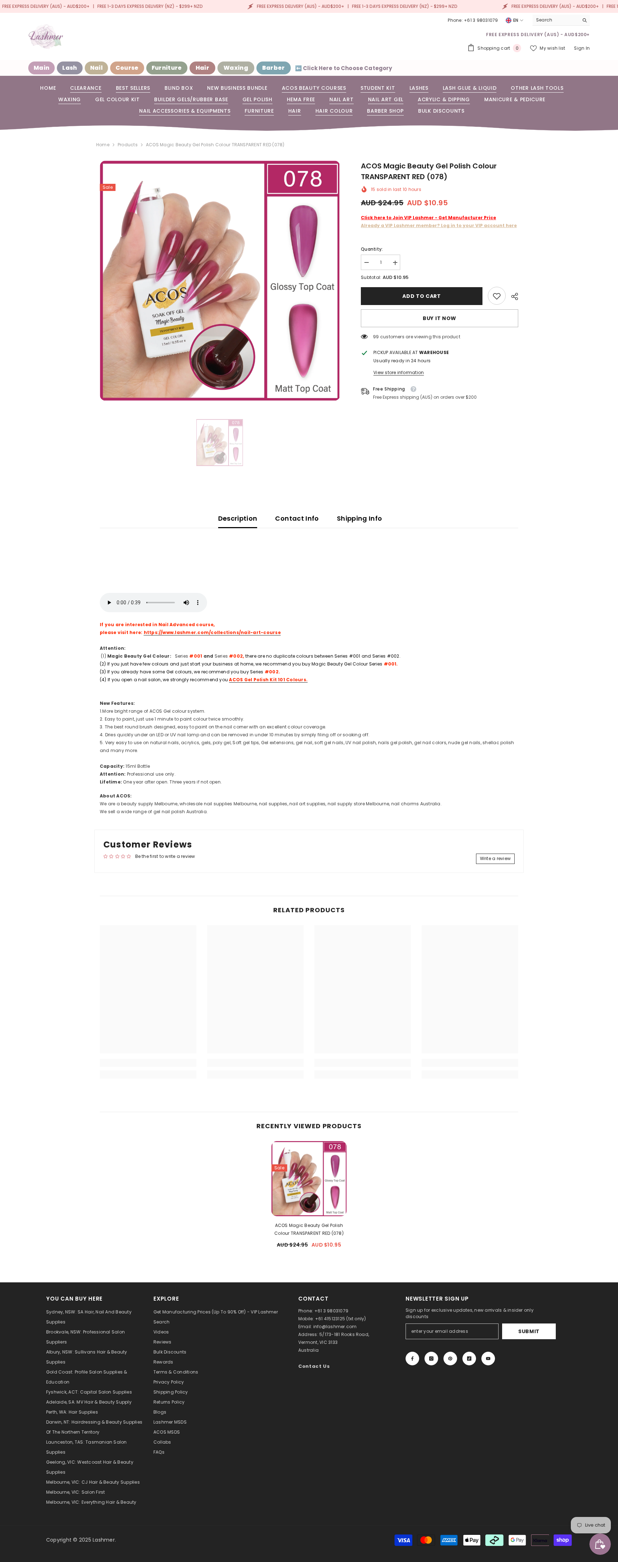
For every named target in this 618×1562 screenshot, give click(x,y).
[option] (220, 281)
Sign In (582, 48)
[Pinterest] (450, 1358)
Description (238, 518)
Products (128, 145)
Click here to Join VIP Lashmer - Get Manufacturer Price (428, 218)
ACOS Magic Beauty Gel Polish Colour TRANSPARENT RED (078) (309, 1229)
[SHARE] (512, 296)
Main (41, 68)
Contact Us (314, 1366)
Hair (202, 68)
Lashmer (104, 1539)
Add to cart (422, 296)
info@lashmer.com (335, 1326)
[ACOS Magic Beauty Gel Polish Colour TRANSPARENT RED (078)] (309, 1178)
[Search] (561, 20)
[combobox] (556, 20)
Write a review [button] (495, 858)
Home (102, 145)
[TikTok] (469, 1358)
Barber (273, 68)
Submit (529, 1331)
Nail (96, 68)
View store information (398, 373)
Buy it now (439, 318)
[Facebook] (412, 1358)
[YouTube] (488, 1358)
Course (127, 68)
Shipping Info (359, 518)
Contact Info (297, 518)
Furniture (167, 68)
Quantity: (372, 249)
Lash (69, 68)
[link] (497, 296)
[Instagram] (431, 1358)
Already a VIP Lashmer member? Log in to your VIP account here (439, 226)
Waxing (236, 68)
